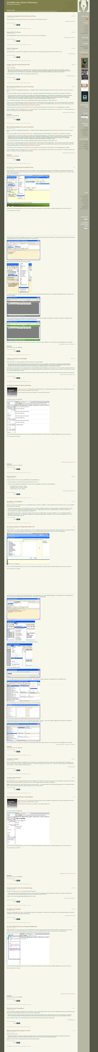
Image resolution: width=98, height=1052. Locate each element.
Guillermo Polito (10, 931)
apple (74, 75)
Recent (86, 25)
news (74, 1030)
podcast (73, 86)
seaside (70, 898)
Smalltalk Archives (84, 33)
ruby (74, 112)
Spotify (49, 1011)
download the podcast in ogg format (32, 145)
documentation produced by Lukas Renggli (25, 19)
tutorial (74, 873)
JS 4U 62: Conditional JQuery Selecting (19, 385)
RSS (87, 18)
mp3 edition (25, 102)
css (71, 873)
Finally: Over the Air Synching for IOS (18, 64)
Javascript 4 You (24, 389)
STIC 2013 (86, 127)
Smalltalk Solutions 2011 (27, 93)
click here (28, 208)
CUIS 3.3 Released (12, 48)
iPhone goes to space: (13, 1033)
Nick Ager (9, 19)
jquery (66, 873)
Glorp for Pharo (11, 476)
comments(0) (9, 28)
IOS (71, 374)
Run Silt (86, 204)
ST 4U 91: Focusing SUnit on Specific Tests (20, 167)
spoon (74, 915)
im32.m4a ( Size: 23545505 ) (12, 156)
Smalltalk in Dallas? (13, 759)
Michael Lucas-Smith (64, 89)
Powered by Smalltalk (11, 10)
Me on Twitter (85, 199)
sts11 (69, 112)
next (27, 28)
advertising (72, 358)
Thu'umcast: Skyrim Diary (84, 142)
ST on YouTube (85, 201)
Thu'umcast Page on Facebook (84, 147)
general (73, 777)
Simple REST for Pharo (14, 32)
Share (15, 24)
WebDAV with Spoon (19, 912)
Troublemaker (42, 107)
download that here (67, 208)
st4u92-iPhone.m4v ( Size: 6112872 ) (14, 747)
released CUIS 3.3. (19, 51)
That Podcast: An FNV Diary (83, 149)
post (18, 361)
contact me (17, 764)
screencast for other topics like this (24, 342)
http (74, 37)
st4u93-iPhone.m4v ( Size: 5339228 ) (14, 997)
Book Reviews (85, 54)
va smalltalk (71, 344)
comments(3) (9, 755)
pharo (74, 21)
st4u (74, 167)
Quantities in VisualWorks (15, 501)
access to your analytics (21, 891)
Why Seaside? (85, 207)
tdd (68, 344)
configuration (73, 744)
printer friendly (23, 28)
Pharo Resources (84, 132)
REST (72, 37)
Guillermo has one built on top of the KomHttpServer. (35, 35)
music (74, 1008)
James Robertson (55, 89)
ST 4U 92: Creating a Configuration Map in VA (20, 526)
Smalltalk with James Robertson (22, 2)
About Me (86, 195)
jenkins (71, 21)
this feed (42, 100)
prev (30, 28)
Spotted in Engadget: (11, 67)
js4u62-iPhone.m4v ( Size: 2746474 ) (14, 465)
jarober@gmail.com (23, 109)
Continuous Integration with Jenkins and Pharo (21, 16)
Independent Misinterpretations (84, 130)
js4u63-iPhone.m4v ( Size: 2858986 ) (14, 876)
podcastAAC (72, 126)
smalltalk (73, 16)
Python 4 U (86, 135)
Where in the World (84, 46)
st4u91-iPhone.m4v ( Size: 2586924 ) (14, 347)
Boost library (63, 504)
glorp (71, 490)
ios (72, 75)
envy (69, 744)
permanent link (16, 28)
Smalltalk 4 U (85, 131)
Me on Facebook (84, 200)
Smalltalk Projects (84, 196)
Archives (86, 32)
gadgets (73, 64)
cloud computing (68, 374)
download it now (58, 51)
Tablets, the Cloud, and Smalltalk (17, 358)
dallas (74, 766)
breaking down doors (23, 782)
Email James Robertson (14, 4)
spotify (74, 1019)
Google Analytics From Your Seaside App (19, 888)
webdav (71, 915)
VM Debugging (85, 206)
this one (55, 100)
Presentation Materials (85, 48)
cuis (74, 53)
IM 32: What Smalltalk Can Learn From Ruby (20, 86)
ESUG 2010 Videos (84, 208)
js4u (74, 385)
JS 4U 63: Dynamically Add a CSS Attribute (20, 797)
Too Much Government (14, 777)
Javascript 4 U (85, 134)
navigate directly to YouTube (64, 171)
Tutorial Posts (85, 203)
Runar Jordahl (10, 361)
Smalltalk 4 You (13, 170)
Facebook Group (24, 392)
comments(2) (9, 381)
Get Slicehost (85, 40)
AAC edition (33, 102)
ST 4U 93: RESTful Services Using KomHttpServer (22, 926)
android (74, 374)
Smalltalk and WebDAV (14, 909)
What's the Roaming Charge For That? (18, 1030)
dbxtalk (74, 490)
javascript (69, 873)
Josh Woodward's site (27, 107)
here (49, 392)
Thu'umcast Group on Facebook (83, 144)
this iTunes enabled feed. (57, 109)
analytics (73, 898)
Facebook (36, 109)
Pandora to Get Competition (15, 1008)
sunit (74, 344)
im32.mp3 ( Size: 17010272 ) (13, 115)
